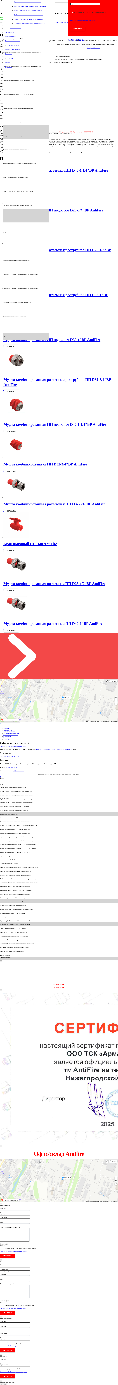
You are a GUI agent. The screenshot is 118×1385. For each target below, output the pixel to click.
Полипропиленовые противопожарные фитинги (66, 22)
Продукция (6, 728)
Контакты (6, 738)
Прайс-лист (6, 739)
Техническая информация (11, 733)
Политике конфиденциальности (46, 749)
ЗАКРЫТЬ (3, 1384)
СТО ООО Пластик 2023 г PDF (9, 756)
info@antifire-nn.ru (18, 771)
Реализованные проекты (10, 735)
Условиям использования (64, 749)
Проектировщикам (9, 731)
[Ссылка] (10, 725)
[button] (0, 777)
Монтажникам (7, 730)
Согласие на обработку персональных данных (84, 20)
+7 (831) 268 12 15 (11, 767)
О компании (7, 736)
